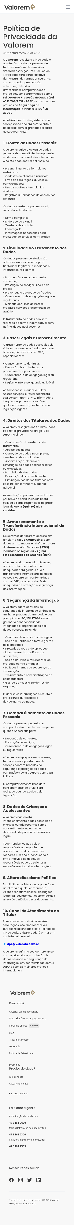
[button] (67, 6)
